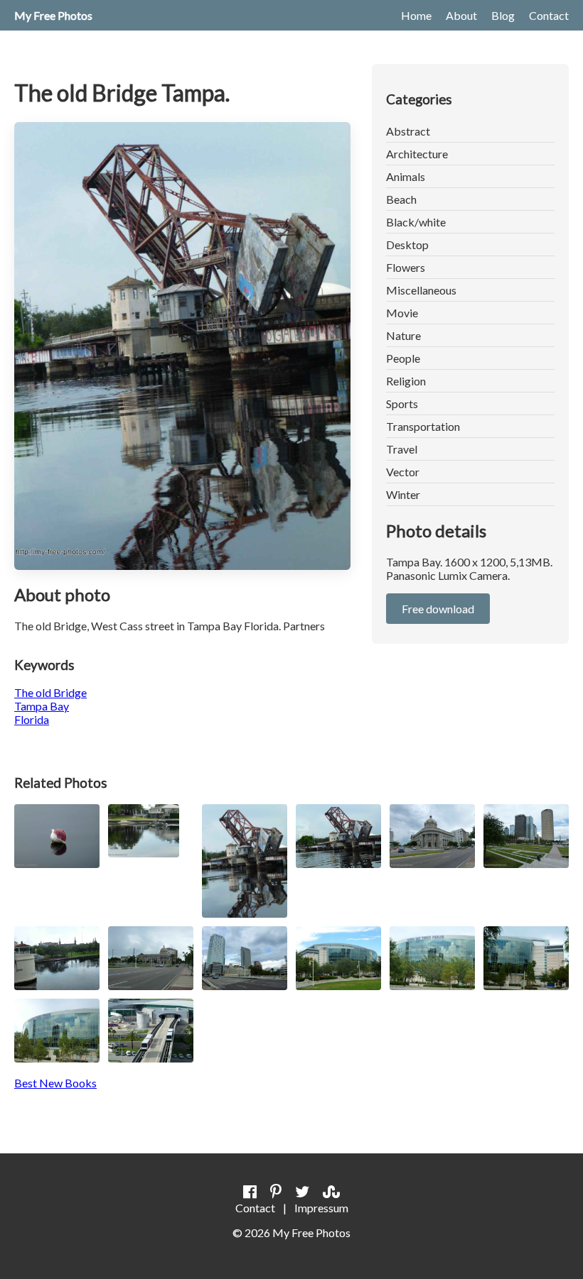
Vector (402, 471)
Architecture (417, 153)
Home (416, 15)
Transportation (423, 426)
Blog (503, 15)
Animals (405, 176)
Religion (406, 381)
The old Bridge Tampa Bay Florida (50, 706)
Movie (402, 312)
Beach (401, 199)
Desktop (407, 244)
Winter (403, 494)
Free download (438, 608)
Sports (402, 403)
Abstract (408, 131)
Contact (549, 15)
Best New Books (55, 1082)
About (461, 15)
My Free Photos (53, 15)
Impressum (321, 1207)
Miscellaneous (421, 290)
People (403, 358)
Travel (401, 449)
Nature (403, 335)
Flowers (405, 267)
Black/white (416, 222)
